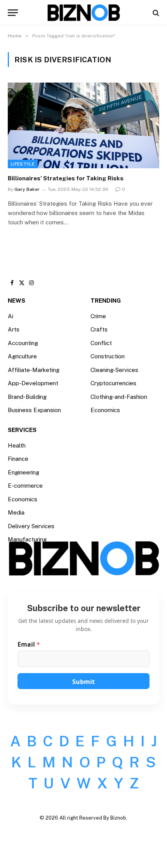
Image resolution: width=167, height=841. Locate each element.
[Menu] (13, 12)
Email (28, 644)
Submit (83, 681)
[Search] (155, 12)
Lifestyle (23, 164)
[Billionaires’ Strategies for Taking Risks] (83, 125)
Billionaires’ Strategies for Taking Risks (66, 178)
